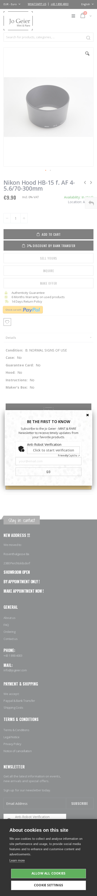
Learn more (17, 860)
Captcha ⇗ (69, 455)
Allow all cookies (48, 873)
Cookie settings (48, 885)
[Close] (87, 414)
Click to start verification (53, 450)
